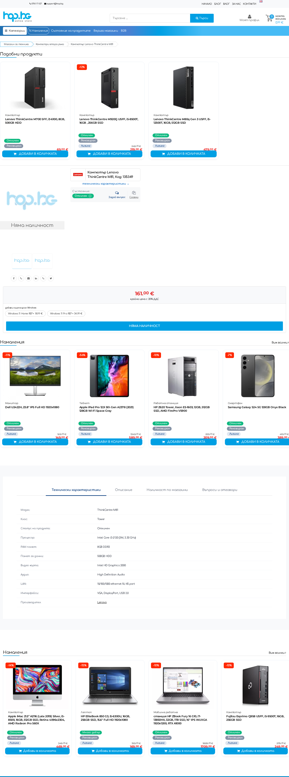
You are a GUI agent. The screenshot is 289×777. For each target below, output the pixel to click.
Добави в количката (38, 154)
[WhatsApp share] (43, 278)
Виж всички (280, 342)
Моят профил (249, 20)
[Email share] (28, 278)
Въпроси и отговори (219, 490)
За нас (236, 4)
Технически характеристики (76, 490)
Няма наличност (144, 326)
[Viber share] (21, 278)
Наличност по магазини (167, 490)
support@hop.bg (55, 4)
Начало (207, 4)
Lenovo (102, 602)
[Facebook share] (14, 278)
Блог (217, 4)
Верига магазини (106, 30)
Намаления (39, 30)
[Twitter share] (51, 278)
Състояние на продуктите (71, 30)
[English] (260, 1)
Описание (123, 490)
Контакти (249, 4)
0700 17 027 (36, 4)
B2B (123, 30)
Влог (226, 4)
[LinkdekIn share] (36, 278)
